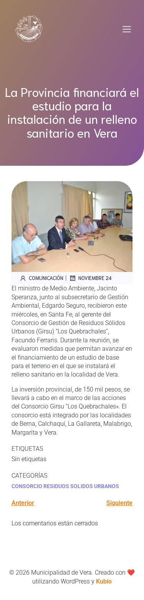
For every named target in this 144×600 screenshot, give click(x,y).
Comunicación (46, 278)
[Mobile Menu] (126, 29)
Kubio (104, 581)
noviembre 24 (95, 278)
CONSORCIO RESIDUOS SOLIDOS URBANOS (65, 486)
